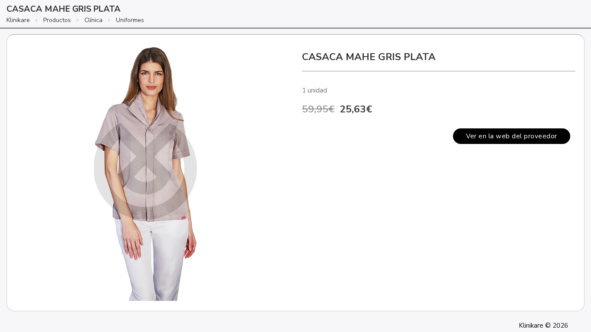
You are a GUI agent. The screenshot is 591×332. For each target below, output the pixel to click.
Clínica (93, 20)
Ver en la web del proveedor (511, 136)
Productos (57, 20)
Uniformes (130, 20)
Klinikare (18, 20)
